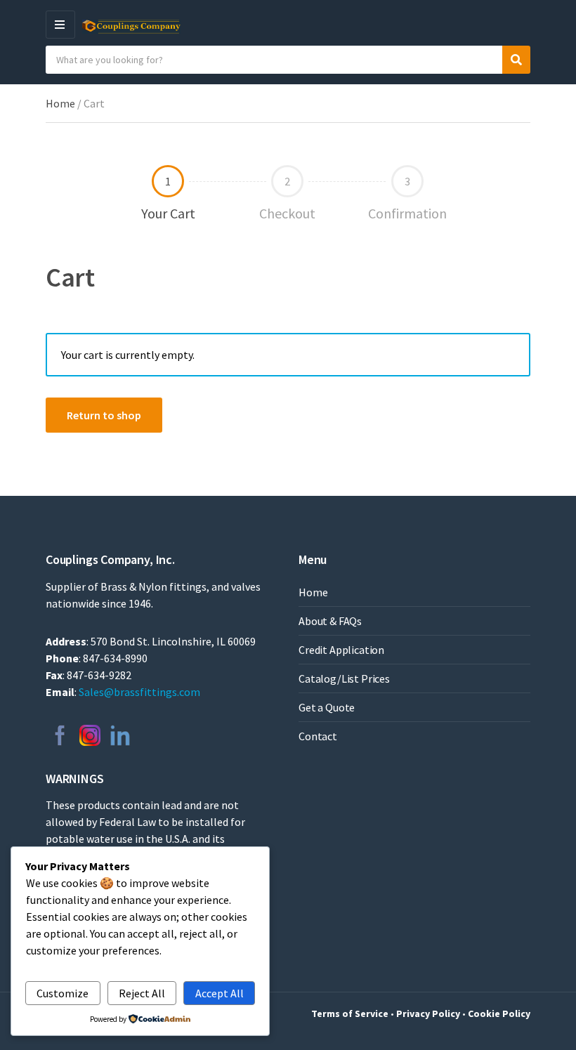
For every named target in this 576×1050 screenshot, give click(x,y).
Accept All (219, 993)
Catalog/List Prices (344, 678)
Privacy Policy (428, 1013)
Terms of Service (349, 1013)
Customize (63, 993)
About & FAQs (330, 621)
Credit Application (341, 650)
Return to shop (104, 415)
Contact (318, 736)
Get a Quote (327, 707)
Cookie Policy (499, 1013)
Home (60, 103)
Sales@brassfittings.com (139, 692)
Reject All (142, 993)
